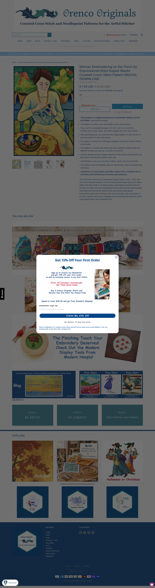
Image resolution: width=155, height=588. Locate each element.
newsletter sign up (48, 306)
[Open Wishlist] (152, 585)
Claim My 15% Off (77, 315)
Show (2, 294)
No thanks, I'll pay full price (77, 322)
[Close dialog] (116, 257)
